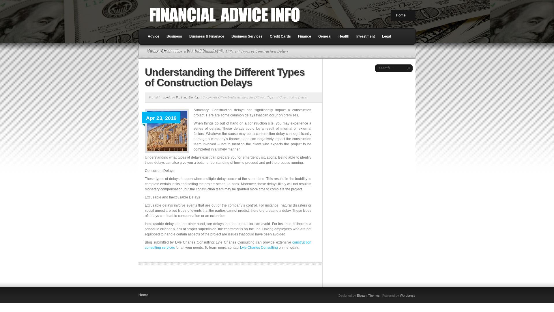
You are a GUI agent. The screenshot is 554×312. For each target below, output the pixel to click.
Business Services (247, 36)
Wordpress (407, 295)
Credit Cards (280, 36)
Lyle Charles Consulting (259, 248)
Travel (219, 51)
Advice (153, 36)
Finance (304, 36)
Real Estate (196, 51)
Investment (365, 36)
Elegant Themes (368, 295)
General (324, 36)
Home (401, 15)
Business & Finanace (206, 36)
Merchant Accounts (164, 51)
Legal (386, 36)
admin (167, 97)
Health (343, 36)
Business (174, 36)
